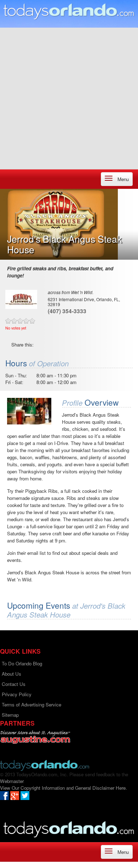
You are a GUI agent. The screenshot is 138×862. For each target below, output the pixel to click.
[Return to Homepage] (44, 764)
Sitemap (10, 714)
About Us (11, 673)
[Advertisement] (69, 97)
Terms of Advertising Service (31, 704)
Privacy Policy (16, 694)
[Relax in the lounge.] (29, 411)
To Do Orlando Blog (22, 663)
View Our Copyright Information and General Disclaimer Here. (63, 787)
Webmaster (11, 781)
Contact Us (13, 684)
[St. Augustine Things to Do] (35, 737)
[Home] (69, 11)
